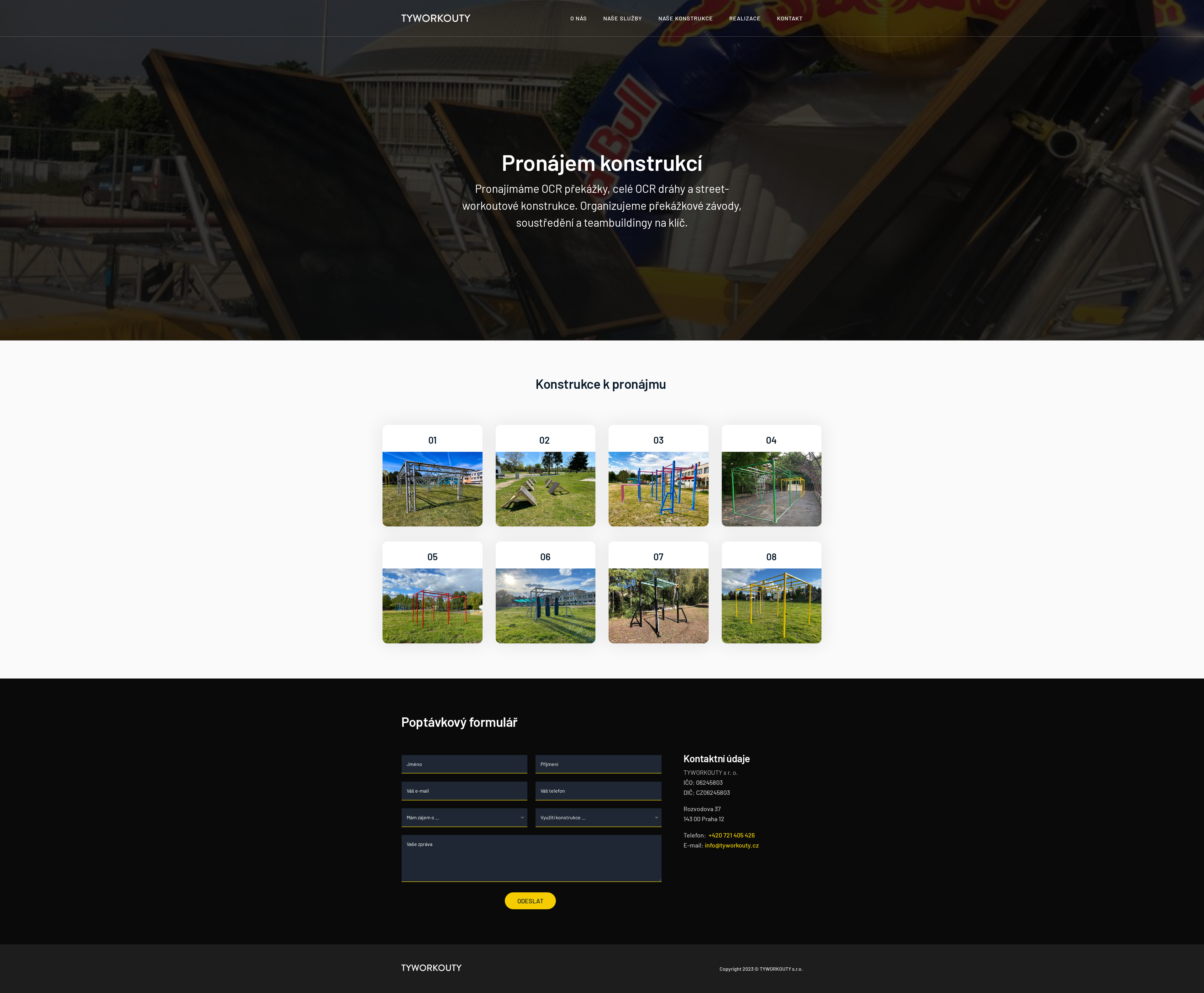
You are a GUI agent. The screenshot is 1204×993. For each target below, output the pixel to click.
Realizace (745, 18)
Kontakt (790, 18)
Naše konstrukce (685, 18)
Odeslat (530, 901)
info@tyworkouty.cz (732, 845)
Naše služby (622, 18)
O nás (578, 18)
